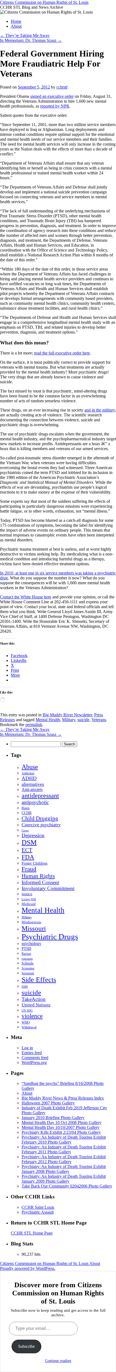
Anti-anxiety (32, 789)
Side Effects (39, 979)
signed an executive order (52, 96)
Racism (26, 954)
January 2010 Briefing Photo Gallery (53, 1117)
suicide (83, 719)
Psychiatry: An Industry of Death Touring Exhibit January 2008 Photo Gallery (64, 1169)
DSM (29, 842)
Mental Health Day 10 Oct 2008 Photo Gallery (61, 1122)
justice (27, 894)
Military (68, 719)
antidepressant (40, 795)
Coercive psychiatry (41, 824)
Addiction (28, 773)
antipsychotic (35, 802)
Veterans (98, 719)
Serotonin (28, 973)
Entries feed (32, 1052)
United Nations (36, 1004)
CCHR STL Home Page (32, 1233)
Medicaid (29, 904)
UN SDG (27, 1010)
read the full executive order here (62, 353)
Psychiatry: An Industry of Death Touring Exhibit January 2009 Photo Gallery (64, 1178)
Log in (27, 1048)
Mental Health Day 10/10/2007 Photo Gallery (61, 1127)
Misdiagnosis (31, 922)
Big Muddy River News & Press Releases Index (63, 1098)
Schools (27, 963)
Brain (26, 808)
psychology (31, 943)
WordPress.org (34, 1062)
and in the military (99, 410)
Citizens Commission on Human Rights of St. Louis (44, 2)
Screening (28, 968)
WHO (26, 1022)
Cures (25, 830)
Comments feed (35, 1057)
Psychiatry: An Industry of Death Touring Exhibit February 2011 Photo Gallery (64, 1149)
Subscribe (26, 1346)
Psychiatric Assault (38, 1212)
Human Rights (38, 876)
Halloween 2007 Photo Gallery (48, 1103)
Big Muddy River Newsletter (67, 714)
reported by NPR (54, 106)
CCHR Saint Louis (38, 1207)
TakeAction (34, 999)
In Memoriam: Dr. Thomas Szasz (31, 40)
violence (32, 1016)
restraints (27, 958)
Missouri (34, 928)
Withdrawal (29, 1027)
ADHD (29, 778)
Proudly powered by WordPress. (27, 1268)
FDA (28, 857)
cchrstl (61, 87)
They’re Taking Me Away (25, 35)
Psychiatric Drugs (50, 936)
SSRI (25, 986)
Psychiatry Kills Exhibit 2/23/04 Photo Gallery (61, 1132)
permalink (33, 724)
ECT (27, 850)
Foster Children (34, 863)
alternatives (33, 784)
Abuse (30, 766)
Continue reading (58, 1361)
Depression (33, 835)
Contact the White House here (25, 597)
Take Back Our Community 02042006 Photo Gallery (67, 1186)
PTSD (26, 948)
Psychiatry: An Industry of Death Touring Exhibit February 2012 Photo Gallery (64, 1159)
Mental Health (48, 719)
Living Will (29, 899)
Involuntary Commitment (48, 888)
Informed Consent (40, 882)
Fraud (29, 869)
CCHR (27, 813)
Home (16, 21)
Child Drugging (40, 818)
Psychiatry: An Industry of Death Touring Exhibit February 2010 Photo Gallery (64, 1139)
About (16, 26)
